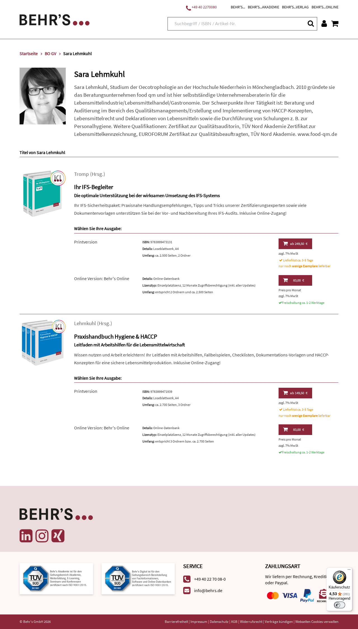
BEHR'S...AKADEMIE (263, 7)
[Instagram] (42, 535)
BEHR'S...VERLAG (295, 7)
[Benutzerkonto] (324, 23)
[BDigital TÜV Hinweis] (56, 578)
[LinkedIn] (26, 535)
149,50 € (298, 393)
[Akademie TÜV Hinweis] (138, 578)
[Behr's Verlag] (55, 19)
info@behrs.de (208, 590)
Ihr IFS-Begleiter (93, 187)
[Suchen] (310, 23)
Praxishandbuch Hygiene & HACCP (115, 336)
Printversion (85, 242)
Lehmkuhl (85, 323)
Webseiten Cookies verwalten (316, 621)
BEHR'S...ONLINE (325, 7)
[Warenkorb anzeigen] (334, 23)
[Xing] (57, 535)
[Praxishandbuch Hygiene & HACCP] (43, 342)
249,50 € (298, 243)
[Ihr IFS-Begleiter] (43, 193)
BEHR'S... (238, 7)
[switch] (339, 605)
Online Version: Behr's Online (101, 278)
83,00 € (298, 280)
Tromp (81, 174)
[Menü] (349, 570)
